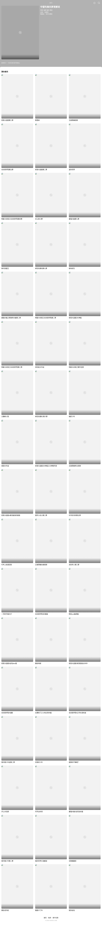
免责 (49, 918)
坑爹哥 (46, 12)
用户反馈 (55, 918)
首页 (45, 918)
